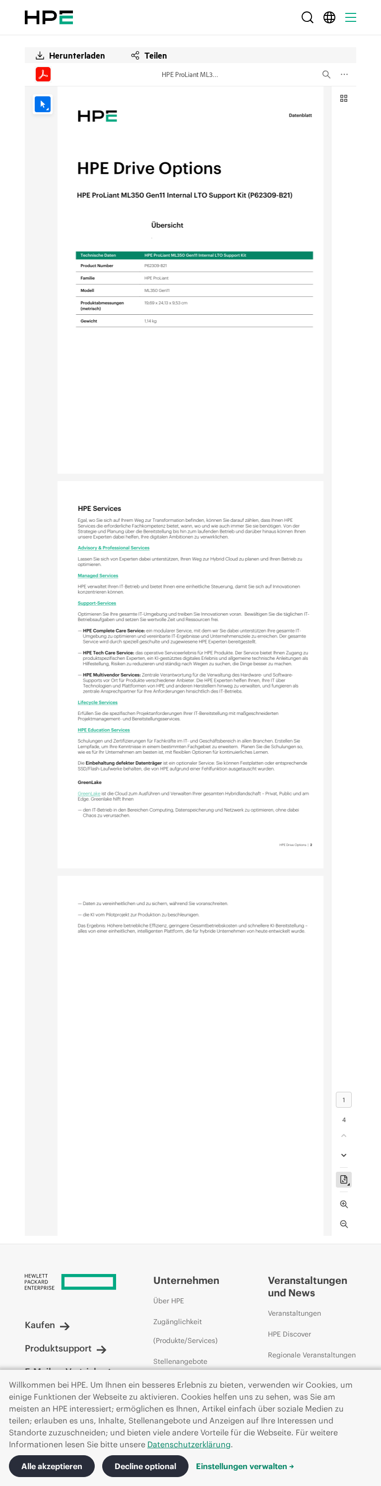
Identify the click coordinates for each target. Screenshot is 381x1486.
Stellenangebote (180, 1361)
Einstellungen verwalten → (245, 1466)
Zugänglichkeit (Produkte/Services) (185, 1331)
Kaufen (40, 1325)
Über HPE (168, 1300)
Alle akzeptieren (51, 1466)
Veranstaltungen (294, 1313)
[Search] (308, 17)
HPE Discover (289, 1334)
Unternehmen (186, 1280)
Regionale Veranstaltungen (312, 1354)
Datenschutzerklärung (189, 1444)
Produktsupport (58, 1348)
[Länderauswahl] (329, 17)
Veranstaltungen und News (307, 1286)
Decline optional (145, 1466)
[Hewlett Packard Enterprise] (49, 17)
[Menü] (350, 17)
